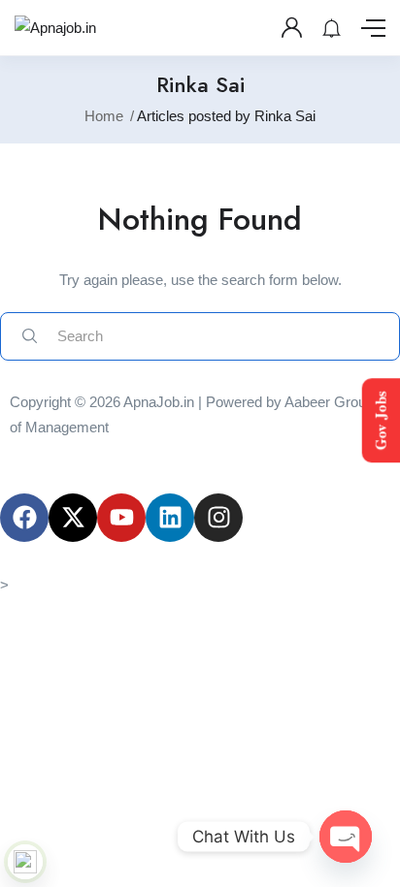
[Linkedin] (170, 517)
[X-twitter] (73, 517)
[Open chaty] (345, 836)
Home (103, 116)
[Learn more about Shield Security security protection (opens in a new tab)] (25, 861)
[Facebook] (24, 517)
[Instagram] (218, 517)
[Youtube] (121, 517)
